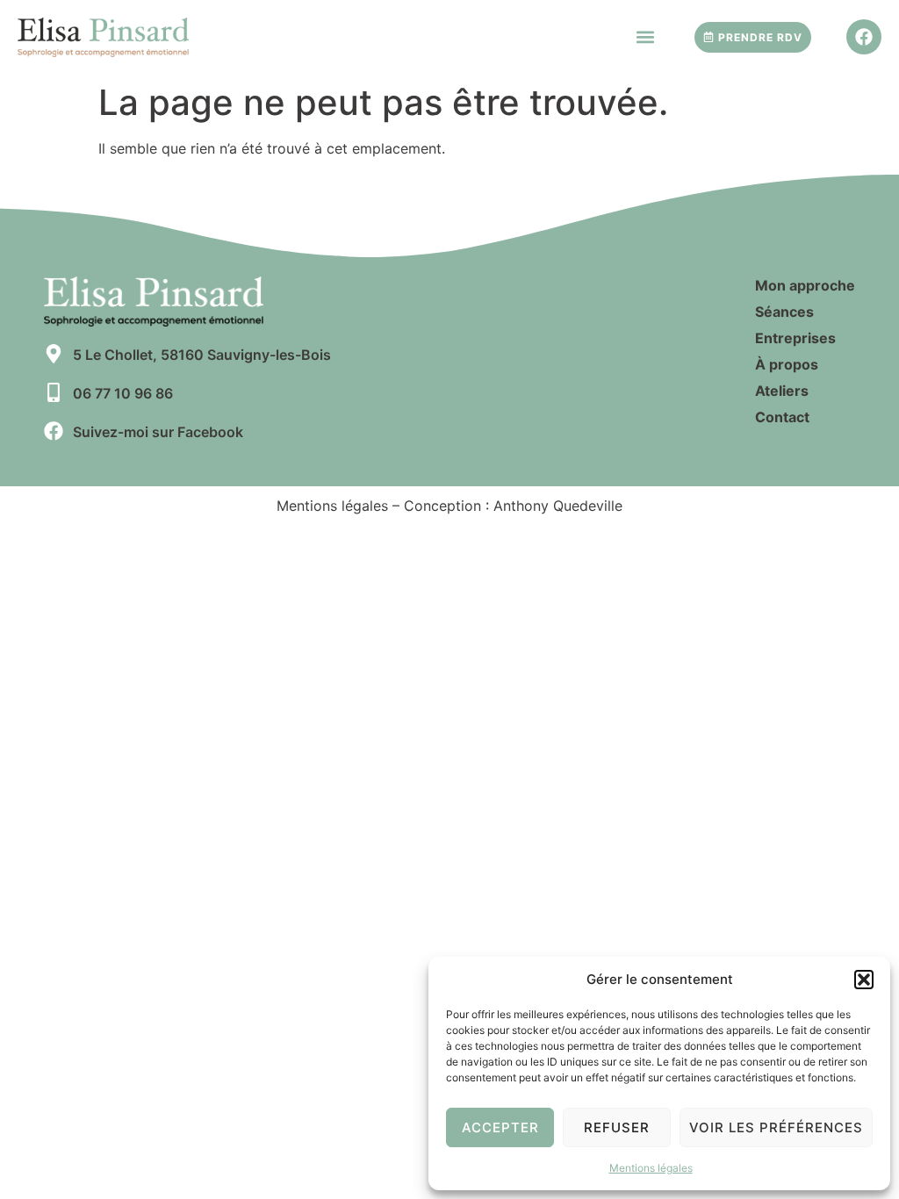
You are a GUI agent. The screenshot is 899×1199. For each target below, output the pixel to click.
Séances (784, 311)
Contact (782, 417)
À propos (786, 364)
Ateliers (782, 390)
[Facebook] (863, 36)
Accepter (500, 1127)
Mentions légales (651, 1167)
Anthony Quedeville (557, 505)
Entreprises (795, 338)
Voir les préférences (776, 1127)
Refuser (617, 1127)
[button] (864, 979)
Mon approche (805, 285)
